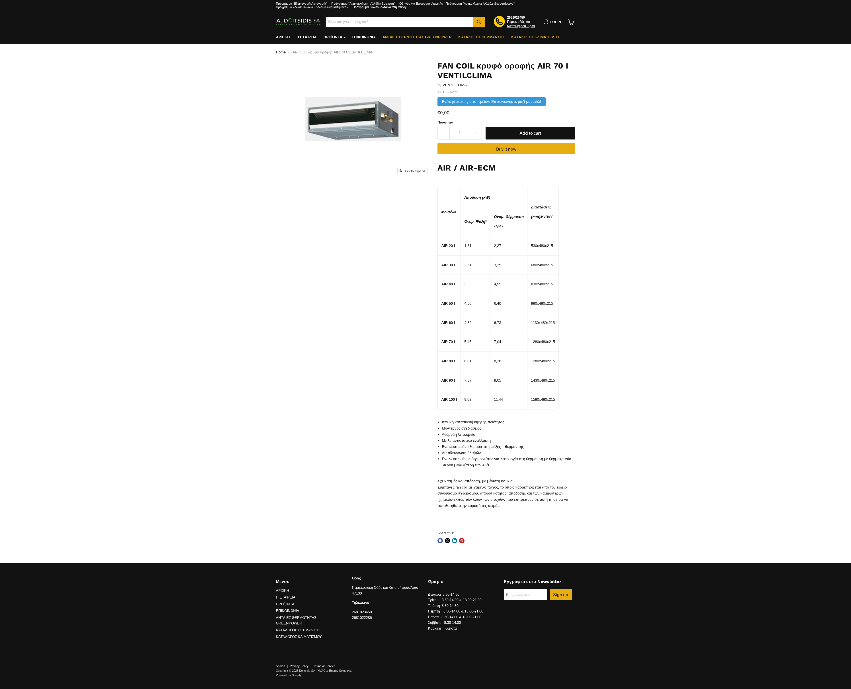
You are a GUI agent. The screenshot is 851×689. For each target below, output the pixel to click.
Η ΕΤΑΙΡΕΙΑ (307, 37)
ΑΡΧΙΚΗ (283, 37)
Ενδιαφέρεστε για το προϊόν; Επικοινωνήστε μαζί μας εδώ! (491, 102)
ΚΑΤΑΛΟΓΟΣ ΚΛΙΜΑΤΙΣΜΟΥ (535, 37)
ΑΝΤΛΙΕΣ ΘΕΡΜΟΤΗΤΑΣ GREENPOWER (417, 37)
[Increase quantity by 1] (476, 133)
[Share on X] (447, 540)
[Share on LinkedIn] (454, 540)
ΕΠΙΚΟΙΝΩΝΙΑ (364, 37)
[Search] (479, 22)
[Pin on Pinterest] (462, 540)
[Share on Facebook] (440, 540)
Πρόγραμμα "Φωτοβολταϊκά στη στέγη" (380, 7)
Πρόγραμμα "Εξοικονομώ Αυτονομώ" (301, 3)
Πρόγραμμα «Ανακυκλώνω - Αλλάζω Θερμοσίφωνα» (312, 7)
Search (280, 666)
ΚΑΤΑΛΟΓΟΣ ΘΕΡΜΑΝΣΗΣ (481, 37)
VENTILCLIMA (455, 85)
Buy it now (506, 149)
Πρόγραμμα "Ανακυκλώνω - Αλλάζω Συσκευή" (363, 3)
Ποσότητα (445, 122)
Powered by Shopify (289, 675)
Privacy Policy (299, 666)
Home (281, 52)
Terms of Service (324, 666)
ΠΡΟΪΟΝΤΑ (333, 37)
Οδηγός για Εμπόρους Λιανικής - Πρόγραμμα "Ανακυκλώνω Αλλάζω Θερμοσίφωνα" (457, 3)
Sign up (560, 594)
